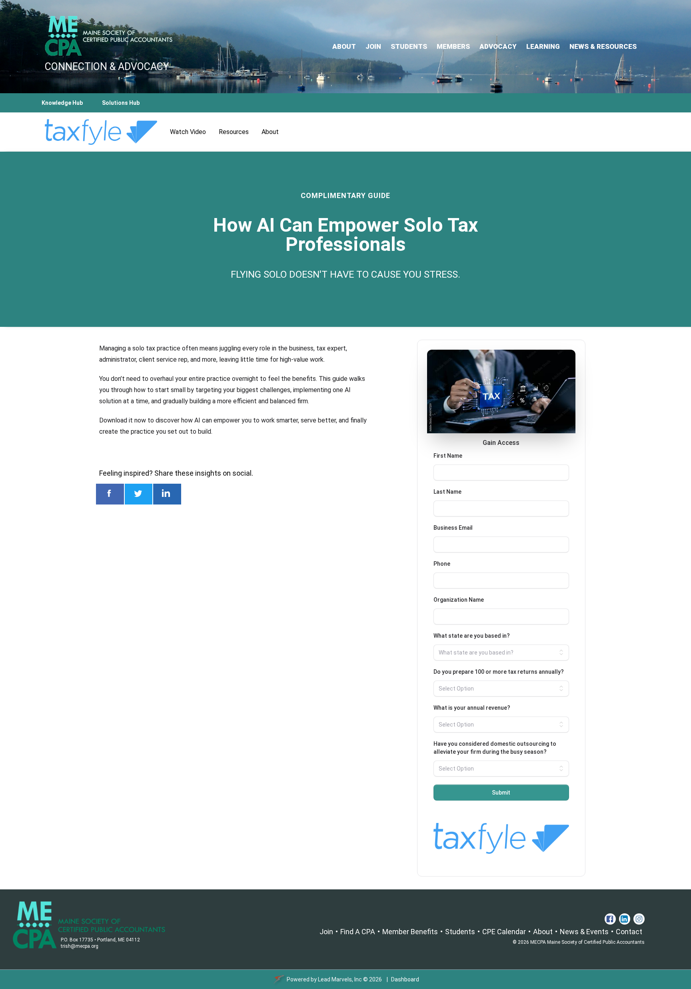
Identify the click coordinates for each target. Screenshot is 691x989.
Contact (629, 931)
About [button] (344, 46)
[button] (610, 919)
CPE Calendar (504, 931)
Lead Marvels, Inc (340, 979)
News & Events (584, 931)
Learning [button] (543, 46)
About (543, 931)
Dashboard (405, 979)
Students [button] (409, 46)
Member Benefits (410, 931)
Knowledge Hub (62, 103)
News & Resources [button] (603, 46)
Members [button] (453, 46)
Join (326, 931)
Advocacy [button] (498, 46)
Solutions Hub (121, 103)
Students (460, 931)
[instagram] (638, 919)
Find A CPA (357, 931)
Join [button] (373, 46)
